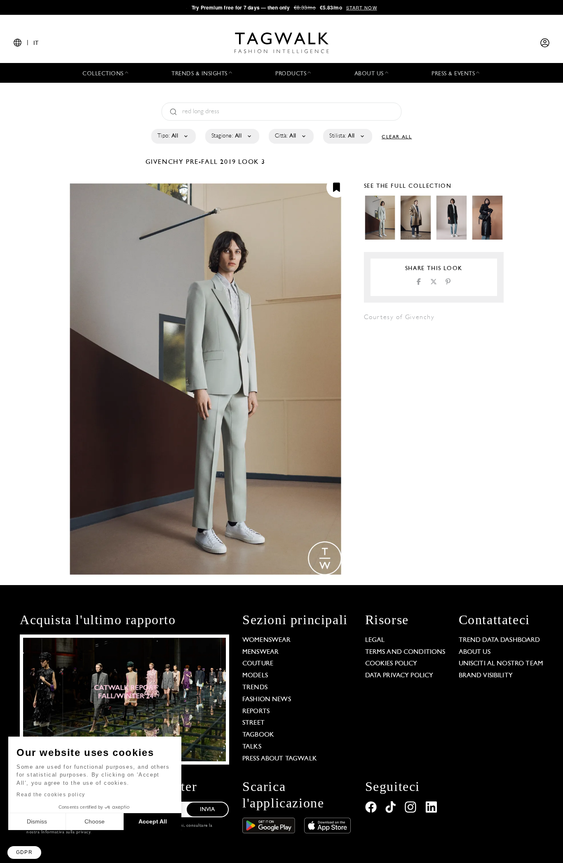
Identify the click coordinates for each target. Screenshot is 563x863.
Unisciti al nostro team (501, 663)
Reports (256, 711)
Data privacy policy (399, 675)
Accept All (152, 821)
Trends (254, 687)
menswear (260, 652)
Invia (207, 810)
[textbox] (172, 136)
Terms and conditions (405, 652)
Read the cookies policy (50, 795)
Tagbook (258, 735)
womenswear (266, 640)
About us (474, 652)
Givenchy (165, 162)
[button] (24, 852)
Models (255, 675)
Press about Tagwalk (279, 759)
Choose (94, 821)
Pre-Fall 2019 (211, 162)
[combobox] (172, 136)
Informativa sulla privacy (66, 832)
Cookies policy (391, 663)
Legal (375, 640)
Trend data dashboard (499, 640)
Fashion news (266, 699)
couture (257, 663)
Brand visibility (486, 675)
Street (253, 723)
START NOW (361, 7)
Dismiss (37, 821)
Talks (251, 747)
